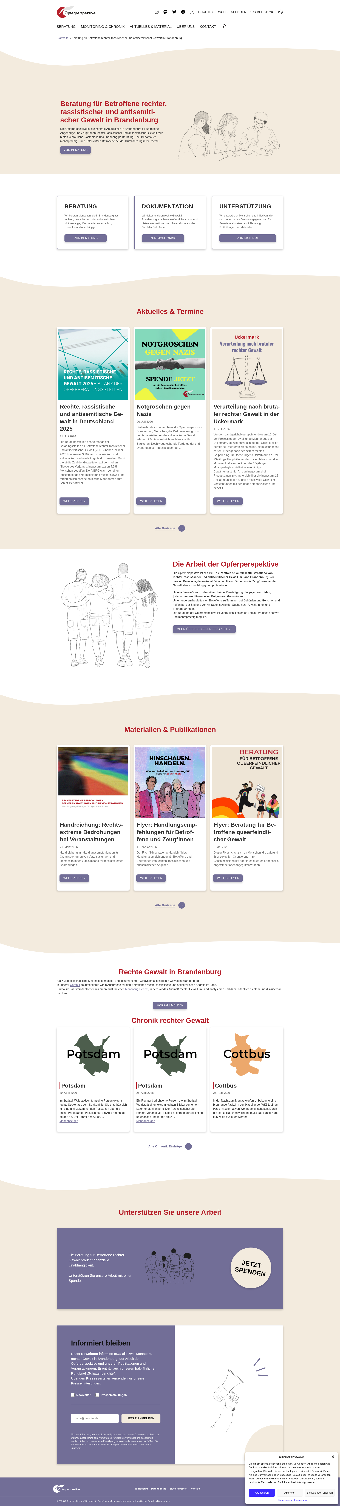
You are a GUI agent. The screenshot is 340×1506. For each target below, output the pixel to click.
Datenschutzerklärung (82, 1438)
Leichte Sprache (213, 12)
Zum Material (248, 238)
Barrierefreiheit (178, 1488)
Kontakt (208, 27)
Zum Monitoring (163, 238)
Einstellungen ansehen (320, 1492)
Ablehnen (289, 1492)
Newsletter (83, 1395)
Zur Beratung (262, 12)
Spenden (238, 12)
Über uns (186, 27)
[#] (225, 27)
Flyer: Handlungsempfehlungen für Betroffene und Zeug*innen (167, 832)
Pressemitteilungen (114, 1395)
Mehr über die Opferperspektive (205, 629)
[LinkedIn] (192, 11)
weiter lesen (74, 501)
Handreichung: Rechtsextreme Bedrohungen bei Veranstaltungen (91, 832)
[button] (333, 1456)
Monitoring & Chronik (103, 27)
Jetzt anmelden (141, 1418)
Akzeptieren (262, 1492)
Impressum (300, 1500)
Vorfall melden (170, 1005)
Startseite (63, 38)
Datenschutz (285, 1500)
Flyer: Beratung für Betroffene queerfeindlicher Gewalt (245, 832)
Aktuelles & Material (151, 27)
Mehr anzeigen (69, 1120)
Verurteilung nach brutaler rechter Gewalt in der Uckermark (247, 413)
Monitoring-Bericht (136, 989)
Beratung (66, 27)
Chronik (75, 984)
